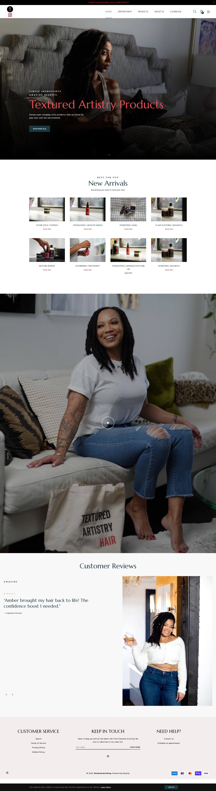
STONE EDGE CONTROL (47, 225)
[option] (108, 89)
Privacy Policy (38, 747)
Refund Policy (38, 752)
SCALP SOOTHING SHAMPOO (169, 225)
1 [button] (106, 154)
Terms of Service (38, 743)
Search (38, 738)
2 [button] (109, 154)
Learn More (106, 787)
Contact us (169, 738)
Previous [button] (6, 89)
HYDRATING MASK (128, 225)
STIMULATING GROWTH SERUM (87, 225)
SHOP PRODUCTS (123, 2)
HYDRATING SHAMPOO (169, 266)
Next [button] (210, 89)
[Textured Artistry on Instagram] (108, 756)
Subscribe (135, 747)
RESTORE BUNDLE (47, 266)
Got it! (171, 787)
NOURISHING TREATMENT (88, 266)
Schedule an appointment (169, 743)
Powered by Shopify (120, 773)
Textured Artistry (102, 773)
